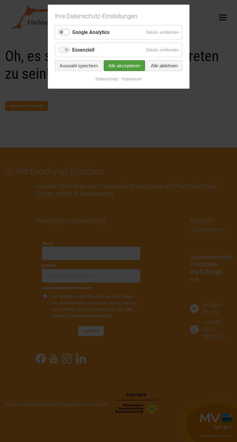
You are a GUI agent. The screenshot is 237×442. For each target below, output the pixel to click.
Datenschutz (107, 79)
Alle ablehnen (164, 65)
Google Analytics (91, 32)
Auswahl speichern (79, 65)
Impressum (132, 79)
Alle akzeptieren (124, 65)
